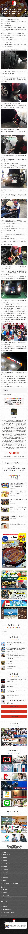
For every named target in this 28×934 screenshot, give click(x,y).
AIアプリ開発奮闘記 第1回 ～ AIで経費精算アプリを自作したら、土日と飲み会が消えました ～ (18, 484)
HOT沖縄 (5, 906)
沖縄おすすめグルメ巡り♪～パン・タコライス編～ (17, 492)
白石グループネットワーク (8, 863)
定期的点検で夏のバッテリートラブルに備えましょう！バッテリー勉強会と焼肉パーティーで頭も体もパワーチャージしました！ (16, 655)
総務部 (4, 880)
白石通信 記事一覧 (14, 706)
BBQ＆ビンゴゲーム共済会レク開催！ (18, 500)
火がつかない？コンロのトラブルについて (16, 685)
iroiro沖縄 (5, 915)
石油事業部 (5, 390)
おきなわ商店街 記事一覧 (14, 711)
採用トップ (5, 889)
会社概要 (5, 857)
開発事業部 (5, 875)
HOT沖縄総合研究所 (7, 909)
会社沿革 (5, 860)
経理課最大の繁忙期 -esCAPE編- (18, 524)
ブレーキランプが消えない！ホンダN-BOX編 (16, 679)
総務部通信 (10, 456)
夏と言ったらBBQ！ (10, 661)
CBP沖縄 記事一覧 (14, 716)
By (15, 456)
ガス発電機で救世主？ (11, 666)
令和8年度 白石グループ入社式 (17, 516)
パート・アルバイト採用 (8, 898)
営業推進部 (5, 877)
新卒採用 (5, 892)
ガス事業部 (5, 872)
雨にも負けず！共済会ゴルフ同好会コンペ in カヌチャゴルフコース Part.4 (18, 509)
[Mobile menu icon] (26, 3)
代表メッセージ (6, 854)
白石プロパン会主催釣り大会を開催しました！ (16, 642)
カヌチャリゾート (7, 904)
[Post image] (5, 485)
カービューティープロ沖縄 (8, 912)
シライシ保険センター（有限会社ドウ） (11, 883)
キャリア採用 (6, 895)
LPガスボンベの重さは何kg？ (13, 695)
